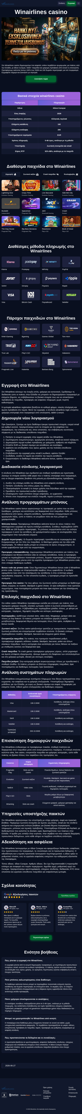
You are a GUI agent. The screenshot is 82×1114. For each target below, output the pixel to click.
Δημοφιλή (9, 174)
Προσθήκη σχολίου (68, 896)
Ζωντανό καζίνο (29, 174)
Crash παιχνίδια (49, 174)
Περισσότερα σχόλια (41, 937)
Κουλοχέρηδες (69, 174)
